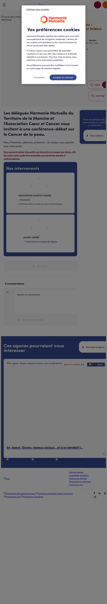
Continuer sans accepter (37, 9)
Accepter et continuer (63, 77)
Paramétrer (39, 77)
